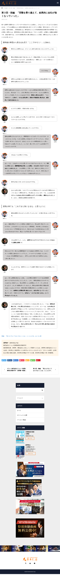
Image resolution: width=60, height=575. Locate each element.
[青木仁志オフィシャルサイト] (9, 2)
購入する (30, 438)
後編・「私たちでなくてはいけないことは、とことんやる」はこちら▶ (22, 336)
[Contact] (34, 563)
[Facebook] (30, 563)
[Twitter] (25, 563)
